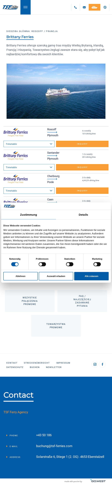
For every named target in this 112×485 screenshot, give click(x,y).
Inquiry (82, 144)
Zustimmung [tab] (28, 214)
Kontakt (12, 363)
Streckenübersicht (37, 363)
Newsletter (54, 367)
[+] (56, 91)
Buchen (35, 367)
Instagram (95, 364)
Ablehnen (20, 276)
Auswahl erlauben (56, 276)
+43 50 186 (44, 435)
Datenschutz (14, 367)
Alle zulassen (91, 276)
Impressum (63, 363)
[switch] (42, 264)
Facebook (102, 364)
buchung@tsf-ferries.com (54, 446)
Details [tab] (83, 214)
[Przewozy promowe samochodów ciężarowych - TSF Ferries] (10, 7)
